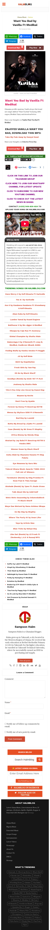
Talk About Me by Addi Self (25, 492)
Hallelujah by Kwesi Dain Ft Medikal (22, 574)
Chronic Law (15, 875)
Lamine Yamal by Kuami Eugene (25, 319)
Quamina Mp (17, 907)
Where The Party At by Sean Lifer (25, 517)
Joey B (11, 886)
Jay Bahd (37, 882)
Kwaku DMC (18, 893)
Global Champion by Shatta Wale (25, 336)
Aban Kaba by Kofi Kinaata (25, 314)
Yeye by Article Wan (25, 523)
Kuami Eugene (36, 889)
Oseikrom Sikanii (26, 903)
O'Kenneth (13, 903)
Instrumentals (11, 838)
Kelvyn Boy (20, 886)
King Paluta (38, 886)
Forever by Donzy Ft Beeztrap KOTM (25, 407)
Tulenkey (28, 917)
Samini (35, 907)
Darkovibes (27, 875)
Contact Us (10, 853)
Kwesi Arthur (15, 896)
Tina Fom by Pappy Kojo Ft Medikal (21, 590)
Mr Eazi (34, 900)
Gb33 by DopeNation (25, 362)
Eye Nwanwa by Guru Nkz (25, 463)
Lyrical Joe (27, 896)
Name (8, 702)
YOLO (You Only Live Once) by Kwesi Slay (25, 390)
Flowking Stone (16, 882)
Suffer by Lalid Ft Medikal (18, 564)
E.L (27, 879)
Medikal (25, 900)
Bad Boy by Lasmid (25, 418)
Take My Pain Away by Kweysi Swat (22, 137)
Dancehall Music (12, 830)
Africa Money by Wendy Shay (25, 435)
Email (8, 713)
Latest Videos (11, 842)
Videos (37, 917)
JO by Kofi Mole (25, 356)
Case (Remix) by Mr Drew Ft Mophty (25, 429)
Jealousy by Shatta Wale (25, 384)
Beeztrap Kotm (24, 872)
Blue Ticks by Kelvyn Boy (25, 529)
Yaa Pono (37, 921)
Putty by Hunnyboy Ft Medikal (19, 578)
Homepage (10, 845)
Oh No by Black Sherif (25, 373)
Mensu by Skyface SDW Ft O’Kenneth (25, 412)
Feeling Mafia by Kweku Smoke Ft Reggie (25, 351)
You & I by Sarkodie (25, 300)
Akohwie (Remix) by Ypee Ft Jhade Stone (25, 486)
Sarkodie (13, 910)
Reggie (27, 907)
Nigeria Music (11, 827)
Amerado (12, 872)
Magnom (37, 896)
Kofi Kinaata (13, 889)
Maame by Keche (25, 395)
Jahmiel (28, 882)
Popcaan (38, 903)
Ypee (25, 924)
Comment (9, 679)
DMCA (8, 856)
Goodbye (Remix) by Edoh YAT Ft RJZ (25, 379)
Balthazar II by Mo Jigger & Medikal (25, 325)
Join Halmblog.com (25, 781)
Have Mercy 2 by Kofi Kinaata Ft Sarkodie (25, 294)
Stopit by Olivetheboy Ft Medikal (21, 567)
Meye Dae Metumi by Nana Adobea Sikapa (25, 506)
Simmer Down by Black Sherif (25, 449)
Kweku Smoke (31, 893)
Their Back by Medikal (16, 571)
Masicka (16, 900)
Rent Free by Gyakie (25, 401)
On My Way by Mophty (25, 512)
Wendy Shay (26, 921)
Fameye (34, 879)
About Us (9, 849)
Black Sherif (37, 872)
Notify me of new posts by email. (21, 732)
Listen (30, 17)
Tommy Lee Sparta (31, 914)
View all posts (25, 660)
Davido (37, 875)
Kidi (29, 886)
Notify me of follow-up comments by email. (22, 725)
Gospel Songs (11, 834)
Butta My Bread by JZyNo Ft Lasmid (25, 424)
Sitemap (31, 812)
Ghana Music (22, 17)
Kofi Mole (24, 889)
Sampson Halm (26, 29)
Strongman (17, 914)
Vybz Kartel (14, 921)
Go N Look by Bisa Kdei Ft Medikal (21, 594)
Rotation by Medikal (15, 581)
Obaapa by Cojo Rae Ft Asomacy (25, 331)
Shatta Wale (24, 910)
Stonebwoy (36, 910)
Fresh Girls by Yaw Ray (25, 367)
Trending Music (16, 917)
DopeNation (18, 879)
